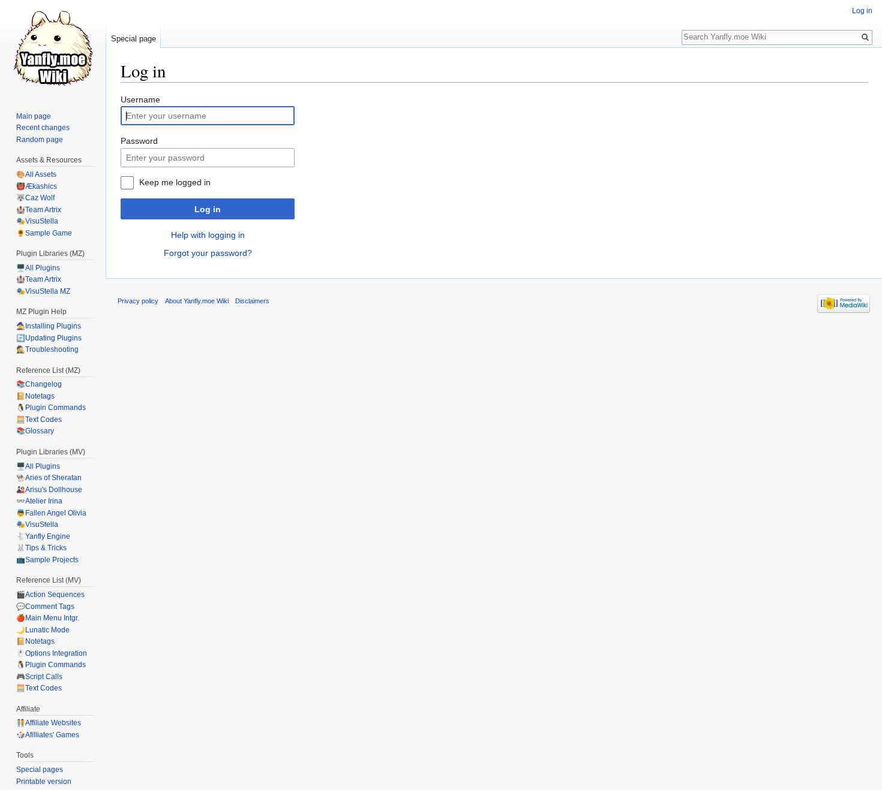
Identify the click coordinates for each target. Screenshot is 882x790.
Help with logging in (208, 235)
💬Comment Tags (45, 606)
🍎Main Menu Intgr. (47, 618)
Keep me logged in (175, 182)
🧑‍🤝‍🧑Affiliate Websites (48, 723)
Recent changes (43, 127)
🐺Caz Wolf (35, 198)
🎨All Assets (36, 174)
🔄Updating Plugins (49, 338)
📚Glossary (35, 431)
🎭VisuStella (37, 221)
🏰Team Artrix (38, 210)
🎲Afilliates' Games (47, 735)
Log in (207, 209)
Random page (39, 139)
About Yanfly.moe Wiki (197, 300)
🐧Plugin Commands (51, 407)
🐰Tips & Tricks (41, 548)
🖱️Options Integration (51, 653)
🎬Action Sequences (50, 594)
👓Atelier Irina (39, 501)
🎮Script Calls (39, 677)
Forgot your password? (208, 253)
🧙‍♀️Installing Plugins (48, 326)
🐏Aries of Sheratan (49, 478)
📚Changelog (39, 384)
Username (140, 99)
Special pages (39, 769)
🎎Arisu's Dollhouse (49, 490)
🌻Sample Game (44, 233)
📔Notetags (35, 396)
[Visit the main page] (53, 48)
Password (139, 141)
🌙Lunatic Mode (43, 630)
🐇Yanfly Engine (43, 536)
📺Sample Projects (47, 560)
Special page (133, 38)
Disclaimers (252, 300)
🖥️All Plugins (38, 268)
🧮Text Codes (39, 419)
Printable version (43, 781)
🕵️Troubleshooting (47, 349)
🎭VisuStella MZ (43, 291)
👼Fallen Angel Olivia (51, 513)
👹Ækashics (36, 186)
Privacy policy (138, 300)
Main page (33, 116)
